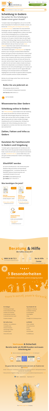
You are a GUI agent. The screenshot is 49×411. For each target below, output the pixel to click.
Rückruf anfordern (8, 327)
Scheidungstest (30, 312)
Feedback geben (7, 331)
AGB (17, 376)
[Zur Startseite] (15, 4)
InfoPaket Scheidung (31, 310)
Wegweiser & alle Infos (37, 6)
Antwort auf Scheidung (9, 312)
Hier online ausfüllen (9, 202)
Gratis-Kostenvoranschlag (9, 310)
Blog (28, 316)
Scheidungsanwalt (19, 49)
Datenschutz (23, 376)
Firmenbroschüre (31, 326)
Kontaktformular (7, 326)
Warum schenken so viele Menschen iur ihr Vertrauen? (26, 353)
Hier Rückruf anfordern (14, 222)
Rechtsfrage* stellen (8, 329)
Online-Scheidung (8, 111)
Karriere (29, 329)
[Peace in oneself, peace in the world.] (24, 265)
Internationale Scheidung (9, 314)
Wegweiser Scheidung (32, 309)
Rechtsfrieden (30, 331)
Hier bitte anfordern (24, 202)
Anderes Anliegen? (8, 318)
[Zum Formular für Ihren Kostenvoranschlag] (21, 193)
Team (28, 327)
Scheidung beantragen (9, 309)
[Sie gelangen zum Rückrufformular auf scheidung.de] (13, 213)
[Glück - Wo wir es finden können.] (34, 377)
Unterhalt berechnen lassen (10, 316)
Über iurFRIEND (30, 324)
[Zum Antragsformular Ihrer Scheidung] (5, 193)
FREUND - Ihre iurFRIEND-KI (10, 324)
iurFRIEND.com (30, 333)
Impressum (30, 376)
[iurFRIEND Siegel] (12, 359)
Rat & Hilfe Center (8, 333)
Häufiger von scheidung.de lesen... (34, 318)
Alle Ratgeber (30, 314)
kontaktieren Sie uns (11, 153)
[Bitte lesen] (7, 6)
